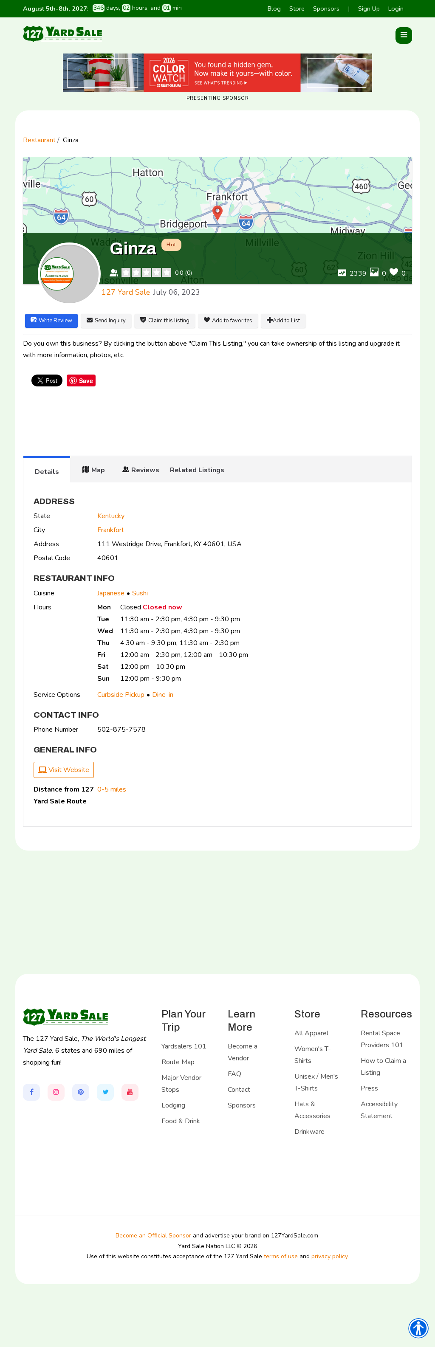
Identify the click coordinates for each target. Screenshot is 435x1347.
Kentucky (110, 516)
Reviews (145, 470)
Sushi (140, 593)
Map (98, 470)
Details (47, 471)
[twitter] (105, 1092)
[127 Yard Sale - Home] (62, 33)
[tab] (46, 469)
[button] (403, 35)
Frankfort (110, 530)
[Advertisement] (217, 422)
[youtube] (129, 1092)
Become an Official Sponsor (153, 1235)
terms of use (281, 1256)
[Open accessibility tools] (418, 1328)
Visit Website (68, 770)
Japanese (110, 593)
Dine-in (162, 694)
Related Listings (197, 470)
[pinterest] (80, 1092)
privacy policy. (330, 1256)
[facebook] (31, 1092)
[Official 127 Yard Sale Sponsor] (217, 73)
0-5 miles (111, 789)
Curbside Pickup (120, 694)
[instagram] (56, 1092)
